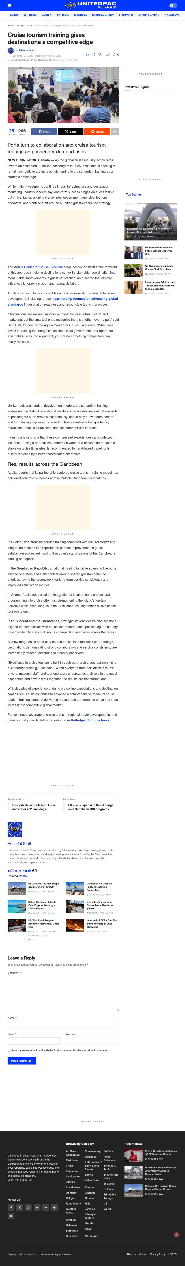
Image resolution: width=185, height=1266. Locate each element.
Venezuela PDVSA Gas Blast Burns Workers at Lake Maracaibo (102, 923)
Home (14, 15)
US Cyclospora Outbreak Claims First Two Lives (159, 267)
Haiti (88, 1203)
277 (107, 931)
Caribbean (24, 60)
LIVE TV (172, 1254)
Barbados (72, 1230)
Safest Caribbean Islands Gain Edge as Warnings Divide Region (42, 905)
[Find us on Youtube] (37, 1215)
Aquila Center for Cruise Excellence (39, 266)
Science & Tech (148, 15)
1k (109, 894)
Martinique (91, 1236)
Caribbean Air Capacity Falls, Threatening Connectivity (99, 887)
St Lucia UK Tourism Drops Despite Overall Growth (43, 885)
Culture (89, 1218)
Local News (73, 1187)
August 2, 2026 (38, 913)
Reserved (67, 1254)
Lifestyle (126, 15)
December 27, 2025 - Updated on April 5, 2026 (36, 55)
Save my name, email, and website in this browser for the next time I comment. (59, 1050)
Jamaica (90, 1209)
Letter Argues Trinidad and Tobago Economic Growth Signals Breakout (160, 285)
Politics (63, 15)
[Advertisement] (63, 232)
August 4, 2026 (155, 258)
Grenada (90, 1192)
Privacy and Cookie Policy (148, 1261)
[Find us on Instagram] (28, 1215)
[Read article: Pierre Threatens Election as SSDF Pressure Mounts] (133, 1155)
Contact (143, 1254)
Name (12, 1017)
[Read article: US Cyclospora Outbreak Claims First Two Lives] (133, 270)
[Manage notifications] (176, 1234)
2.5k (110, 913)
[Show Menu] (9, 5)
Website (71, 1034)
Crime (69, 1165)
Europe (89, 1187)
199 (169, 273)
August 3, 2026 (96, 894)
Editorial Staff (26, 50)
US (105, 1203)
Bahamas (71, 1225)
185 (169, 293)
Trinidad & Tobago (110, 1196)
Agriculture (73, 1155)
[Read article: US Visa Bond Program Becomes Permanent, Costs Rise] (17, 925)
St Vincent (110, 1189)
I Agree (174, 1261)
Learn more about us (20, 1187)
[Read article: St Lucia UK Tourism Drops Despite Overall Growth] (17, 888)
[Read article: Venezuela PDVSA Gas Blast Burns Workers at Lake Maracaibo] (75, 925)
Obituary (71, 1192)
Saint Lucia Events (92, 1167)
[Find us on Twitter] (19, 1215)
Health (89, 1223)
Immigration (73, 1176)
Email (12, 1034)
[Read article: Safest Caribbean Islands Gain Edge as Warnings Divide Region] (17, 906)
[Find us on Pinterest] (54, 1215)
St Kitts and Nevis (111, 1176)
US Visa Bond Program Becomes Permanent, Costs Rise (43, 923)
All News (29, 15)
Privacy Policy (157, 1254)
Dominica (90, 1156)
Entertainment (103, 15)
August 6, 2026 (137, 236)
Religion (71, 1198)
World (46, 15)
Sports (89, 1174)
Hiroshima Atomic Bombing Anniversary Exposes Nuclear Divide (149, 230)
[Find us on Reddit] (11, 1224)
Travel (29, 25)
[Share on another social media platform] (115, 131)
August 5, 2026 (38, 891)
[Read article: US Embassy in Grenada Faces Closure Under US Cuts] (133, 252)
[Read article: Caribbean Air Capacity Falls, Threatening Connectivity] (75, 888)
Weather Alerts (71, 1210)
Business (80, 15)
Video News (92, 1180)
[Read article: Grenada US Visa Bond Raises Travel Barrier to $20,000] (75, 906)
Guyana (89, 1198)
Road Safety (73, 1203)
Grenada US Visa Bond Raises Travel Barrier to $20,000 (100, 905)
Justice (70, 1182)
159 (150, 236)
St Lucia (109, 1183)
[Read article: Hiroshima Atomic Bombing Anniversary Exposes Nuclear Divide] (150, 221)
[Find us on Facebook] (11, 1215)
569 (52, 891)
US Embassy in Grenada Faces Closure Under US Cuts (159, 251)
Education (72, 1171)
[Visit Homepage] (90, 5)
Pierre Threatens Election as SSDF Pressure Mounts (161, 1152)
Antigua (71, 1219)
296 (52, 913)
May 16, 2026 (94, 931)
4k (168, 258)
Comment (15, 972)
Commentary (174, 15)
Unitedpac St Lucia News (90, 720)
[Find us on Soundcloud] (45, 1215)
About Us (131, 1254)
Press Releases (39, 60)
